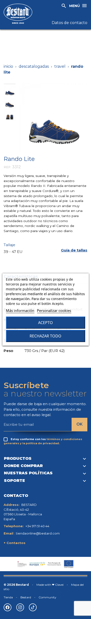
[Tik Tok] (33, 607)
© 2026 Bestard (16, 584)
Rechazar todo (45, 336)
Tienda (8, 597)
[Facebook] (7, 607)
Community (47, 597)
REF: (7, 167)
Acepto (45, 322)
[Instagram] (20, 607)
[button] (74, 250)
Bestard (25, 597)
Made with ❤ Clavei (50, 584)
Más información (20, 310)
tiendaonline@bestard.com (38, 533)
